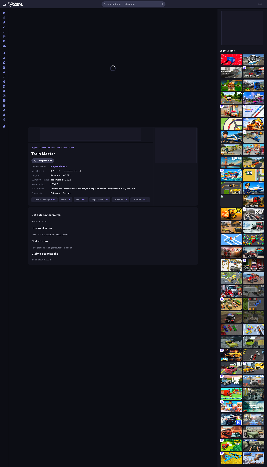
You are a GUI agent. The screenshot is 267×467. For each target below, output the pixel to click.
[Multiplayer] (4, 41)
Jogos (34, 147)
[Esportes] (4, 81)
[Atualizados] (4, 32)
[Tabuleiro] (4, 114)
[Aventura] (4, 62)
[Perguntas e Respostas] (4, 100)
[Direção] (4, 77)
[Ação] (4, 53)
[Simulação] (4, 110)
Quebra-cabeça (46, 147)
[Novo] (4, 22)
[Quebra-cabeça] (4, 105)
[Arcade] (4, 58)
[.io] (4, 91)
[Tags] (4, 126)
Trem (58, 147)
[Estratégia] (4, 86)
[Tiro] (4, 119)
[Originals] (4, 36)
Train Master (68, 147)
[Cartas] (4, 67)
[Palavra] (4, 95)
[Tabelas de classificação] (4, 46)
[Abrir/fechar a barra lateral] (4, 4)
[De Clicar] (4, 72)
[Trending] (4, 27)
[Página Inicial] (4, 13)
